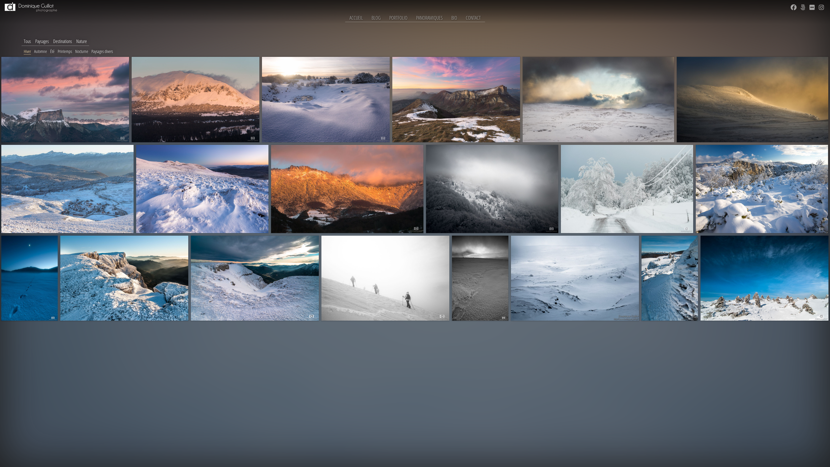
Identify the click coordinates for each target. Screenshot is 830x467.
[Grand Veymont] (195, 99)
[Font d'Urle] (480, 278)
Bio (454, 17)
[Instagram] (821, 7)
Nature (81, 41)
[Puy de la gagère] (752, 99)
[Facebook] (793, 7)
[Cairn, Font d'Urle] (670, 278)
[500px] (802, 7)
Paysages (42, 41)
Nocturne (81, 51)
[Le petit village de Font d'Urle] (67, 189)
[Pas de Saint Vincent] (326, 99)
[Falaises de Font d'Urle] (124, 278)
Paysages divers (102, 51)
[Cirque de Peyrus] (347, 189)
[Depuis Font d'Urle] (255, 278)
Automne (40, 51)
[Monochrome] (492, 189)
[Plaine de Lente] (29, 278)
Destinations (62, 41)
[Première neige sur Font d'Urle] (202, 189)
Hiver (27, 51)
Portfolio (398, 17)
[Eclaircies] (575, 278)
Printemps (65, 51)
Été (52, 51)
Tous (27, 41)
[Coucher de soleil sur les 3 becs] (456, 99)
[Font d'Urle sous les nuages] (598, 99)
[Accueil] (30, 14)
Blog (376, 17)
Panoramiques (429, 17)
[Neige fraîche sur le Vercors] (762, 189)
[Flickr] (812, 7)
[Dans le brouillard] (385, 278)
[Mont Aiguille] (65, 99)
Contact (473, 17)
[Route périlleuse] (627, 189)
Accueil (356, 17)
